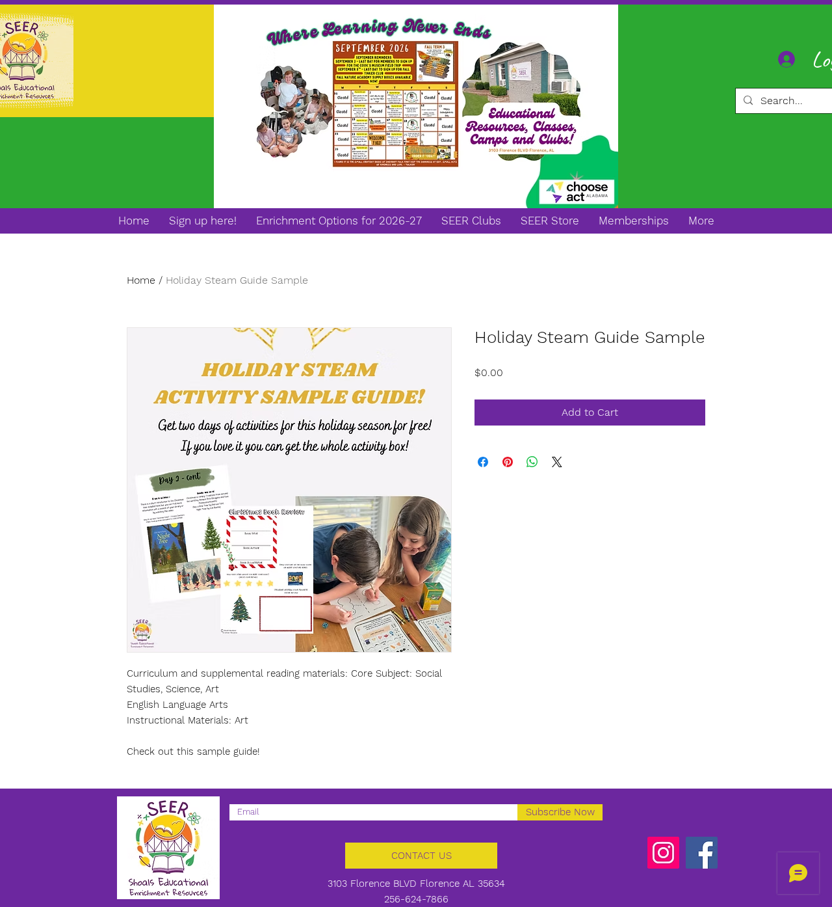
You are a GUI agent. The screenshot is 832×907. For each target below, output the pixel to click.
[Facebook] (702, 853)
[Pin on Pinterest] (507, 462)
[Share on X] (557, 462)
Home (141, 280)
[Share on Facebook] (483, 462)
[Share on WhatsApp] (532, 462)
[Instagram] (663, 853)
